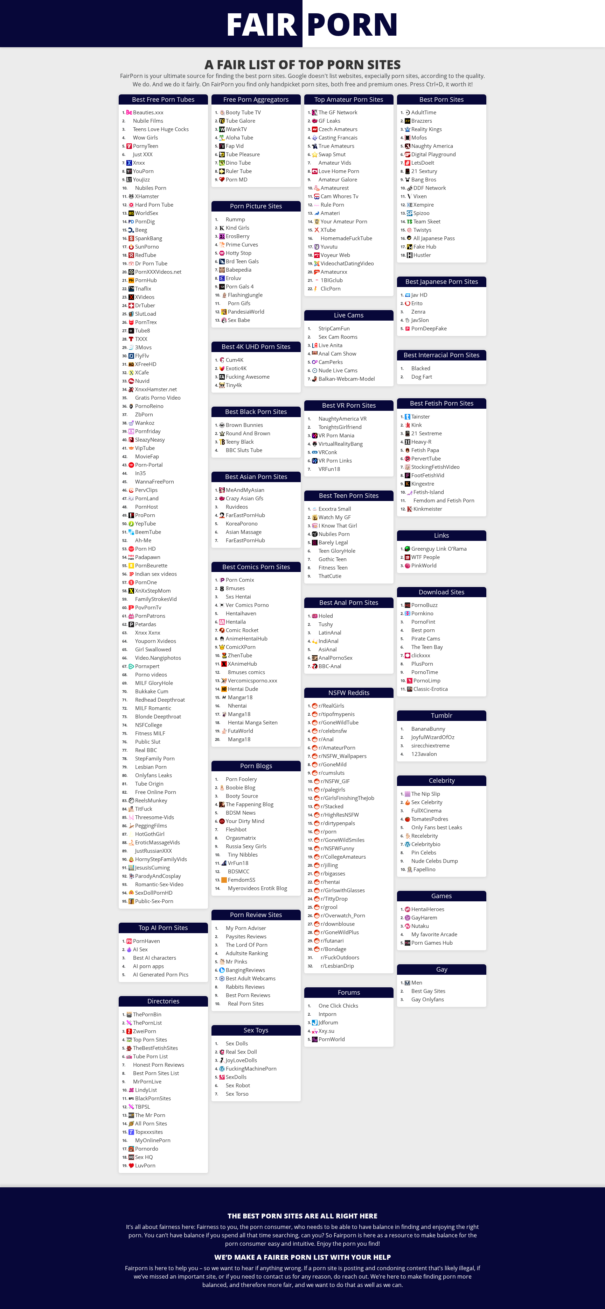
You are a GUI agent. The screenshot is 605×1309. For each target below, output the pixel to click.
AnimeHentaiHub (246, 638)
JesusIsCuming (152, 867)
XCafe (142, 372)
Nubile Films (148, 120)
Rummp (236, 219)
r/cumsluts (332, 772)
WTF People (425, 556)
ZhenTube (240, 655)
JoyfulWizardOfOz (432, 737)
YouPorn (143, 170)
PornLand (147, 498)
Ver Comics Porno (247, 604)
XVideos (144, 296)
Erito (417, 303)
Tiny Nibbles (243, 854)
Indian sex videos (156, 573)
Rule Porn (332, 204)
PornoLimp (426, 680)
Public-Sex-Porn (154, 900)
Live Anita (331, 345)
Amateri (330, 212)
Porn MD (237, 179)
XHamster (147, 196)
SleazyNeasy (150, 439)
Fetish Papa (425, 449)
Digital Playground (433, 154)
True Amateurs (336, 145)
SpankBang (148, 238)
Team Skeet (426, 221)
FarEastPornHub (245, 515)
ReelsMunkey (151, 800)
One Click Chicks (338, 1005)
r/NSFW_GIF (335, 781)
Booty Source (242, 795)
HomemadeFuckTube (346, 238)
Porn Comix (240, 579)
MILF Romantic (153, 707)
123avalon (424, 753)
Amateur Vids (335, 162)
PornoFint (423, 621)
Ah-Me (143, 540)
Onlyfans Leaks (153, 775)
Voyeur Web (335, 254)
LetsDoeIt (422, 162)
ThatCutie (330, 575)
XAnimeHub (242, 663)
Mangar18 (240, 697)
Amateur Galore (338, 179)
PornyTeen (145, 145)
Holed (326, 615)
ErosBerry (238, 236)
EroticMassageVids (157, 842)
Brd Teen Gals (242, 261)
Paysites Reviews (246, 936)
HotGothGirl (150, 833)
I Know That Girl (338, 525)
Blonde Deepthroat (158, 716)
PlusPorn (422, 663)
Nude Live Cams (339, 370)
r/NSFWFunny (337, 848)
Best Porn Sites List (156, 1073)
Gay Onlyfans (427, 999)
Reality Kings (426, 129)
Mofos (419, 137)
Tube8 (142, 330)
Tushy (326, 624)
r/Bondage (333, 948)
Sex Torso (237, 1093)
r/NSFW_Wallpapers (343, 755)
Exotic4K (236, 368)
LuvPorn (145, 1165)
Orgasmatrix (241, 837)
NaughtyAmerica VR (343, 418)
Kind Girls (237, 227)
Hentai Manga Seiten (253, 722)
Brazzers (421, 120)
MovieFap (147, 456)
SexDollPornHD (154, 892)
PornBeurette (151, 565)
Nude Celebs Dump (434, 860)
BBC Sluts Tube (244, 449)
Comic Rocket (242, 630)
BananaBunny (428, 728)
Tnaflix (143, 288)
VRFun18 (329, 468)
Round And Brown (248, 433)
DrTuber (145, 305)
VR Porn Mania (336, 435)
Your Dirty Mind (245, 820)
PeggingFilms (151, 825)
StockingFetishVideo (436, 466)
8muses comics (246, 671)
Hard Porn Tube (154, 204)
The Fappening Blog (249, 804)
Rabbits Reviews (245, 986)
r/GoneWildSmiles (342, 839)
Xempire (423, 204)
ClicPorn (331, 288)
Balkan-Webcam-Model (347, 378)
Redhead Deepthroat (160, 699)
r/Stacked (332, 806)
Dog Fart (421, 376)
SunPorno (147, 246)
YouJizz (141, 179)
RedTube (145, 254)
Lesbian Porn (151, 766)
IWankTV (236, 129)
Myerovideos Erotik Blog (257, 888)
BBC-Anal (330, 666)
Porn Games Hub (432, 942)
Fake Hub (424, 246)
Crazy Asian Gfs (244, 498)
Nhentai (237, 705)
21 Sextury (424, 170)
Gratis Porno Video (158, 397)
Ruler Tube (239, 170)
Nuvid (142, 380)
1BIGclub (332, 280)
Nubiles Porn (150, 187)
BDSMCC (238, 871)
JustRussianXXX (153, 850)
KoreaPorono (242, 523)
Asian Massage (244, 531)
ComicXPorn (241, 646)
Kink (416, 424)
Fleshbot (236, 829)
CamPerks (331, 361)
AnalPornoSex (336, 657)
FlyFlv (142, 355)
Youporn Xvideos (155, 640)
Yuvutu (329, 246)
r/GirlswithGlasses (343, 890)
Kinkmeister (427, 508)
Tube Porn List (151, 1056)
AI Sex (140, 949)
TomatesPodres (429, 818)
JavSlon (420, 319)
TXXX (141, 338)
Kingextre (422, 483)
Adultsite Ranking (247, 953)
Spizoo (421, 212)
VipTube (145, 447)
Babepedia (238, 269)
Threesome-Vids (154, 817)
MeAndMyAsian (245, 489)
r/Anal (326, 739)
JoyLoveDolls (241, 1060)
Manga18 (239, 713)
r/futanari (332, 940)
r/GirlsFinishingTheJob (347, 797)
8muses (235, 588)
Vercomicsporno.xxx (252, 680)
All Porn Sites (151, 1123)
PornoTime (424, 671)
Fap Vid (235, 145)
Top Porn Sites (150, 1039)
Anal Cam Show (337, 353)
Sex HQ (144, 1156)
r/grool (329, 906)
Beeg (141, 229)
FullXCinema (426, 810)
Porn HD (145, 548)
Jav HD (419, 294)
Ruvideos (237, 506)
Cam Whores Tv (340, 196)
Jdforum (328, 1022)
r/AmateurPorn (337, 747)
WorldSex (146, 212)
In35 (140, 473)
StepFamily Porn (155, 758)
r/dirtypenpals (338, 823)
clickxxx (420, 655)
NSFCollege (148, 724)
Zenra (418, 311)
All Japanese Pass (434, 238)
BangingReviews (245, 969)
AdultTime (423, 112)
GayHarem (424, 917)
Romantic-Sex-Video (159, 884)
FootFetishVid (427, 475)
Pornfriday (148, 431)
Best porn (423, 630)
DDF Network (429, 187)
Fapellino (424, 869)
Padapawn (147, 556)
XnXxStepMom (153, 590)
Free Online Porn (155, 791)
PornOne (146, 582)
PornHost (146, 506)
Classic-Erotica (430, 688)
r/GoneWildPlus (340, 932)
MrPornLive (147, 1081)
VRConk (328, 452)
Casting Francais (338, 137)
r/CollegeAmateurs (343, 856)
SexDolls (236, 1076)
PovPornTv (148, 607)
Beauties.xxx (149, 112)
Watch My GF (335, 517)
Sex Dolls (237, 1043)
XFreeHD (146, 363)
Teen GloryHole (337, 550)
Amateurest (335, 187)
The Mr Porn (150, 1114)
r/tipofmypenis (337, 713)
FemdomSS (241, 879)
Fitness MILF (150, 733)
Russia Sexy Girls (246, 846)
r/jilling (329, 864)
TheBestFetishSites (156, 1047)
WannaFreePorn (154, 481)
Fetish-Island (428, 491)
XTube (329, 229)
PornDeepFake (429, 328)
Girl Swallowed (153, 649)
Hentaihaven (241, 613)
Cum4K (234, 359)
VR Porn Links (335, 460)
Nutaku (420, 925)
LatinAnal (330, 632)
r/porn (328, 831)
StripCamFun (335, 328)
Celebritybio (425, 844)
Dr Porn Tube (151, 263)
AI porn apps (148, 966)
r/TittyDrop (334, 898)
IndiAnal (329, 640)
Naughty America (432, 145)
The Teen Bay (427, 646)
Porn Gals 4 (240, 286)
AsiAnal (328, 649)
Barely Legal (333, 542)
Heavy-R (422, 441)
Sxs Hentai (238, 596)
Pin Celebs (423, 852)
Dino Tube (238, 162)
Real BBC (146, 749)
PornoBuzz (424, 604)
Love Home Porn (340, 170)
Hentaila (236, 621)
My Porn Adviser (246, 927)
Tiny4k (234, 384)
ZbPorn (144, 414)
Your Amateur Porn (344, 221)
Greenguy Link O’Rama (439, 548)
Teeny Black (240, 441)
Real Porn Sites (246, 1003)
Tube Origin (149, 783)
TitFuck (143, 808)
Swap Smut (332, 154)
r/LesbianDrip (337, 965)
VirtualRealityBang (341, 443)
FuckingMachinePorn (251, 1068)
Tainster (420, 416)
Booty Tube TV (244, 112)
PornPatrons (150, 615)
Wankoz (144, 422)
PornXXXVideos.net (158, 271)
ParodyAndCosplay (158, 875)
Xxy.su (326, 1030)
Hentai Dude (243, 688)
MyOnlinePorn (153, 1140)
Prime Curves (242, 244)
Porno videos (151, 674)
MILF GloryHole (154, 682)
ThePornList (148, 1022)
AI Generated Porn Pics (160, 974)
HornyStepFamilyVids (161, 859)
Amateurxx (334, 271)
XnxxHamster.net (156, 389)
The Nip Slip (426, 793)
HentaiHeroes (427, 909)
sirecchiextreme (430, 745)
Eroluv (233, 277)
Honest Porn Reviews (158, 1064)
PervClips (146, 489)
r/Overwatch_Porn (343, 915)
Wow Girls (145, 137)
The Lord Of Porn (246, 944)
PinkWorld (424, 565)
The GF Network (339, 112)
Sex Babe (239, 319)
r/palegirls (333, 789)
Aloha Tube (239, 137)
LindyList (146, 1089)
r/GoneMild (333, 764)
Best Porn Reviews (248, 995)
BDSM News (241, 812)
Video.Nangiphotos (158, 657)
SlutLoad (145, 313)
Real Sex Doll (241, 1051)
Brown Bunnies (244, 424)
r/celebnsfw (333, 730)
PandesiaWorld (247, 311)
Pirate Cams (425, 638)
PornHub (146, 280)
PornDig (145, 221)
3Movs (143, 347)
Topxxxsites (149, 1131)
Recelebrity (424, 835)
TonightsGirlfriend (340, 426)
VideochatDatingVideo (347, 263)
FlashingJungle (245, 294)
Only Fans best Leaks (436, 827)
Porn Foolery (242, 778)
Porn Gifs (239, 303)
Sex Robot (238, 1085)
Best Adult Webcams (251, 978)
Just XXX (143, 154)
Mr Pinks (236, 961)
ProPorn (145, 515)
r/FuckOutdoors (340, 957)
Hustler (422, 254)
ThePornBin (147, 1014)
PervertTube (426, 458)
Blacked (420, 368)
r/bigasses (333, 873)
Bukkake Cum (151, 691)
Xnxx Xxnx (147, 632)
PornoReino (150, 405)
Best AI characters (154, 957)
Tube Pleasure (243, 154)
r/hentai (330, 881)
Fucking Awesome (248, 376)
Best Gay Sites (429, 990)
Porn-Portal (149, 464)
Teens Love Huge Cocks (161, 129)
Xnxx (139, 162)
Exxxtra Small (335, 508)
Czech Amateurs (338, 129)
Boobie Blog (241, 787)
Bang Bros (423, 179)
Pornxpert (147, 666)
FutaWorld (240, 730)
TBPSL (143, 1106)
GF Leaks (329, 120)
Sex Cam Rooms (338, 336)
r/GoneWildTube (339, 722)
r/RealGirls (331, 705)
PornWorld (332, 1039)
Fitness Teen (333, 567)
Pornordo (146, 1148)
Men (416, 982)
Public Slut (147, 741)
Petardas (145, 624)
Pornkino (422, 613)
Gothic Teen (333, 559)
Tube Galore (240, 120)
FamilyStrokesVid (156, 598)
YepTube (145, 523)
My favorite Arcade (434, 934)
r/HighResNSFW (340, 814)
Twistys (422, 229)
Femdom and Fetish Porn (443, 500)
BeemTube (148, 531)
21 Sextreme (426, 433)
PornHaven (146, 940)
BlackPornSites (153, 1098)
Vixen (420, 196)
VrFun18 (238, 862)
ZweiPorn (145, 1031)
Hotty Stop (238, 252)
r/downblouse (338, 923)
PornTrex (146, 322)
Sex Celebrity (427, 802)
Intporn (327, 1013)
